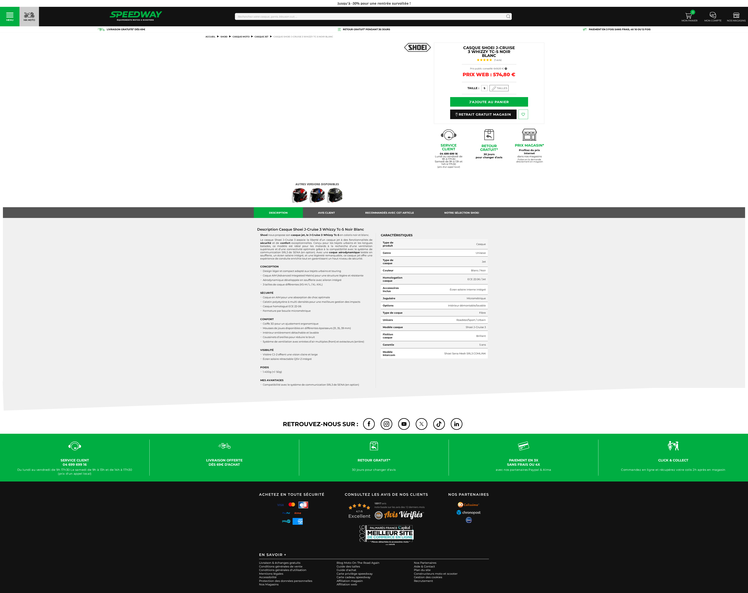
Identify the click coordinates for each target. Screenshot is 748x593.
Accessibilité (268, 577)
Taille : (473, 88)
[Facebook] (369, 424)
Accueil (210, 36)
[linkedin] (456, 424)
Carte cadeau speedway (353, 577)
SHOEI (224, 36)
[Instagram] (386, 424)
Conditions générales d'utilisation (282, 570)
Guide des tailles (348, 566)
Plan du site (422, 570)
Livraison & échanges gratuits (279, 563)
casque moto (241, 36)
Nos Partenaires (425, 563)
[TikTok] (439, 424)
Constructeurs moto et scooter (436, 573)
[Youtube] (404, 424)
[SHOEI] (417, 47)
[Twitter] (421, 424)
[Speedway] (136, 16)
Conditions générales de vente (281, 566)
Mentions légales (271, 573)
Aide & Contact (424, 566)
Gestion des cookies (428, 577)
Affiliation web (347, 584)
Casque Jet (261, 36)
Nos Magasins (269, 584)
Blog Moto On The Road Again (358, 563)
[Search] (507, 16)
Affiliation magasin (350, 581)
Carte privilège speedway (355, 573)
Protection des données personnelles (285, 581)
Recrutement (423, 581)
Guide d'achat (346, 570)
